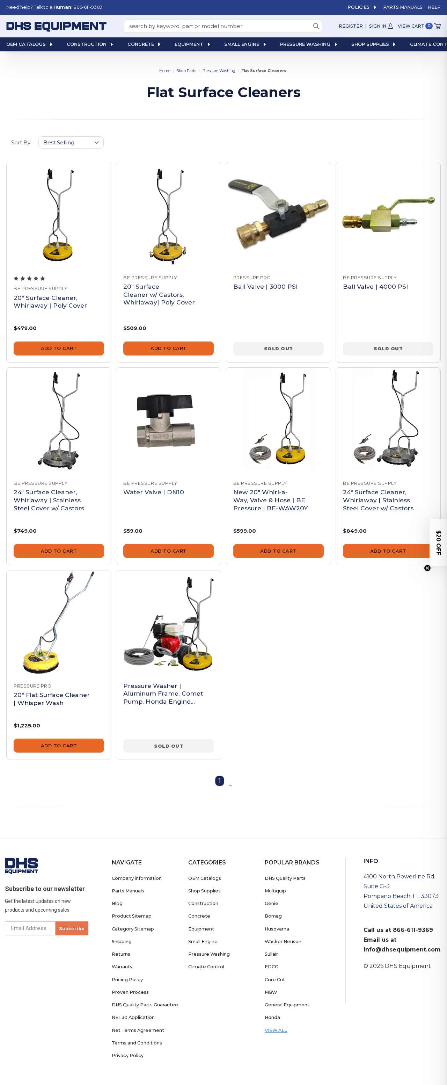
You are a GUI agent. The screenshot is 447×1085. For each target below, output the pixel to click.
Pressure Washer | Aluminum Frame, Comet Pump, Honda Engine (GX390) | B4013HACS (163, 694)
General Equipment (287, 1004)
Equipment (201, 929)
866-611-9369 (413, 930)
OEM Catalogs (204, 878)
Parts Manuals (403, 7)
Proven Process (130, 992)
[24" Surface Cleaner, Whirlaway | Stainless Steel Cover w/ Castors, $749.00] (59, 420)
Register (351, 25)
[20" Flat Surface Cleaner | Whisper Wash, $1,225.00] (59, 623)
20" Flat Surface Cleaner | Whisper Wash (52, 698)
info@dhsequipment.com (402, 949)
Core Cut (275, 979)
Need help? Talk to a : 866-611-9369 (54, 7)
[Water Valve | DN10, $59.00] (168, 420)
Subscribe (72, 928)
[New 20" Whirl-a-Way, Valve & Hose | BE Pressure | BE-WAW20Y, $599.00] (278, 420)
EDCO (272, 966)
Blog (117, 903)
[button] (438, 542)
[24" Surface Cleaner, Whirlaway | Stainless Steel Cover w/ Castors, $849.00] (388, 420)
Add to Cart (59, 348)
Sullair (271, 954)
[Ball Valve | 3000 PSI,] (278, 214)
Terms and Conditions (137, 1043)
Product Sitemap (132, 916)
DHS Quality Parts (285, 878)
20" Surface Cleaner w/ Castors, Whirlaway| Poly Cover (159, 294)
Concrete (199, 916)
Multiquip (275, 890)
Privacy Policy (128, 1055)
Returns (121, 954)
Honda (272, 1017)
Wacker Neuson (283, 941)
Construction (203, 903)
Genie (271, 903)
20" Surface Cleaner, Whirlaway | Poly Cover (50, 301)
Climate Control (206, 966)
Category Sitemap (133, 929)
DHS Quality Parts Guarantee (145, 1004)
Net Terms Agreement (138, 1030)
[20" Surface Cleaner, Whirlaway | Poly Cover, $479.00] (59, 214)
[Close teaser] (427, 568)
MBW (271, 992)
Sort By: (21, 142)
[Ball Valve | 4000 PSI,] (388, 214)
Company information (137, 878)
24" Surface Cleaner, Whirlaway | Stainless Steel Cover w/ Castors (49, 499)
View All (276, 1030)
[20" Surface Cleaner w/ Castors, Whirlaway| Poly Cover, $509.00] (168, 214)
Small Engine (203, 941)
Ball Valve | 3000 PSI (265, 286)
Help (434, 7)
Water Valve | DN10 (153, 492)
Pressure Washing (209, 954)
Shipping (122, 941)
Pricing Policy (127, 979)
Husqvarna (277, 929)
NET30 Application (133, 1017)
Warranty (122, 966)
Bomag (273, 916)
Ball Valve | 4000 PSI (375, 286)
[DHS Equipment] (21, 865)
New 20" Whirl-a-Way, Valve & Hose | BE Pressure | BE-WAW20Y (270, 499)
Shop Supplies (204, 890)
